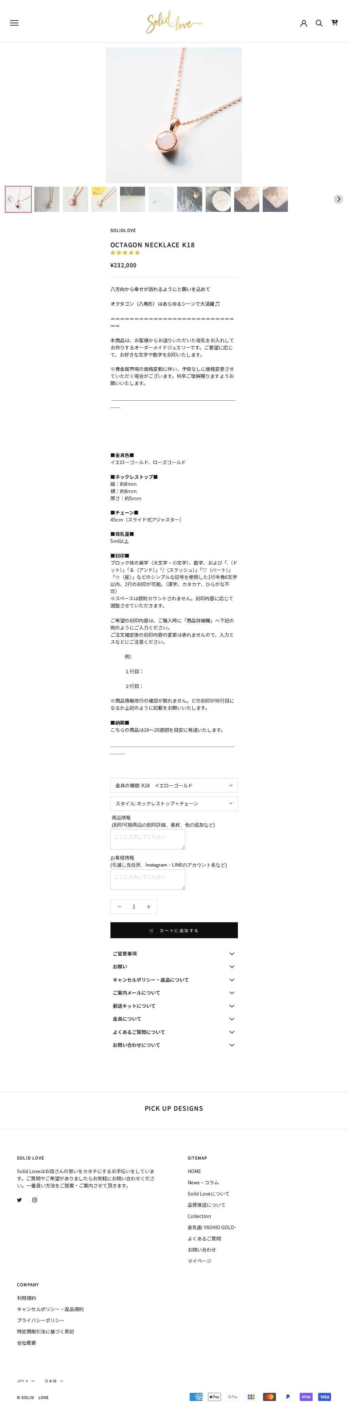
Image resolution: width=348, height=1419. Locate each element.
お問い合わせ (202, 1249)
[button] (18, 199)
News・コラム (203, 1182)
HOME (194, 1171)
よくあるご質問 (204, 1238)
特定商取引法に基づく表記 (45, 1331)
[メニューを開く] (14, 23)
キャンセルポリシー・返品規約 (50, 1309)
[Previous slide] (9, 199)
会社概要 (26, 1342)
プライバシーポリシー (41, 1320)
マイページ (199, 1260)
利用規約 (26, 1297)
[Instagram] (34, 1199)
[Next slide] (338, 199)
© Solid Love (33, 1397)
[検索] (319, 22)
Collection (199, 1216)
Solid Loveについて (209, 1193)
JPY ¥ (23, 1380)
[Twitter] (19, 1199)
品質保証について (207, 1204)
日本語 (51, 1380)
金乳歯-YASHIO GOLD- (212, 1227)
